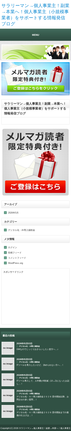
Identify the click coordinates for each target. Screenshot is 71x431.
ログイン (12, 247)
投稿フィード (15, 252)
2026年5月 (13, 212)
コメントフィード (17, 258)
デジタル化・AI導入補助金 (21, 230)
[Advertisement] (35, 298)
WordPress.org (15, 263)
